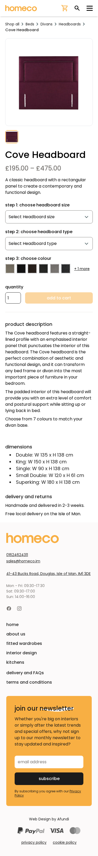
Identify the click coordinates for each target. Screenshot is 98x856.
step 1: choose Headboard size (37, 205)
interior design (21, 653)
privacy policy (34, 842)
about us (15, 634)
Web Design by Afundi (49, 819)
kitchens (15, 662)
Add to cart (59, 298)
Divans (47, 24)
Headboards (70, 24)
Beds (30, 24)
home (12, 625)
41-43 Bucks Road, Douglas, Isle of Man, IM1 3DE (48, 573)
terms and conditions (29, 682)
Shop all (12, 24)
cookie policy (65, 842)
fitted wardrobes (24, 643)
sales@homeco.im (23, 561)
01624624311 (17, 554)
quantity (14, 287)
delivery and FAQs (25, 673)
